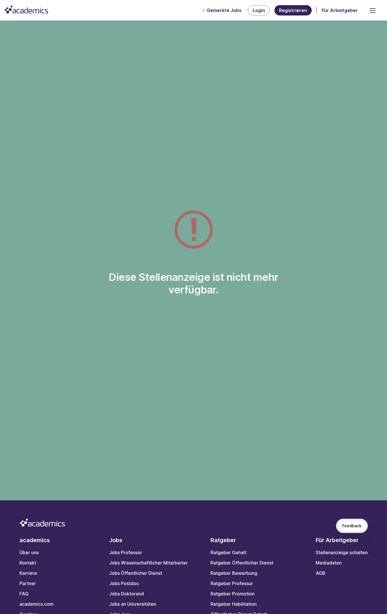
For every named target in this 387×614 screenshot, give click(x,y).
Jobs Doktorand (126, 594)
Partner (27, 583)
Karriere (28, 573)
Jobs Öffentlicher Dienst (135, 573)
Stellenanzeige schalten (342, 552)
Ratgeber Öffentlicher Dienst (242, 563)
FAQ (24, 594)
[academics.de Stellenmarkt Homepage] (26, 9)
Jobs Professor (125, 552)
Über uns (29, 552)
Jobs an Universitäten (132, 604)
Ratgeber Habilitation (234, 604)
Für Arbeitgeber (340, 10)
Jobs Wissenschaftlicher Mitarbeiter (148, 563)
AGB (320, 573)
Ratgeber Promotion (233, 594)
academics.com (36, 604)
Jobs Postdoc (124, 583)
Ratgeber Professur (232, 583)
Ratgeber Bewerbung (234, 573)
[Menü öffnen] (373, 10)
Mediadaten (329, 563)
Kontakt (27, 563)
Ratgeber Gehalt (228, 552)
